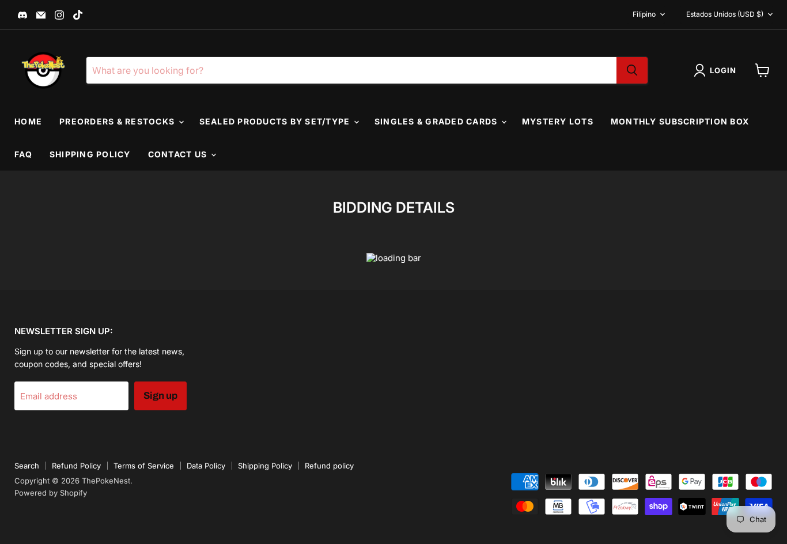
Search (26, 465)
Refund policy (329, 465)
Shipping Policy (90, 154)
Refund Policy (76, 465)
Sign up (160, 395)
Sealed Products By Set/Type (276, 121)
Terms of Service (143, 465)
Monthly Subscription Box (680, 121)
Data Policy (206, 465)
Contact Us (179, 154)
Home (28, 121)
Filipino (644, 14)
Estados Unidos (724, 14)
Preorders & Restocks (118, 121)
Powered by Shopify (50, 492)
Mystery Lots (557, 121)
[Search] (632, 70)
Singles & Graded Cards (437, 121)
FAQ (23, 154)
